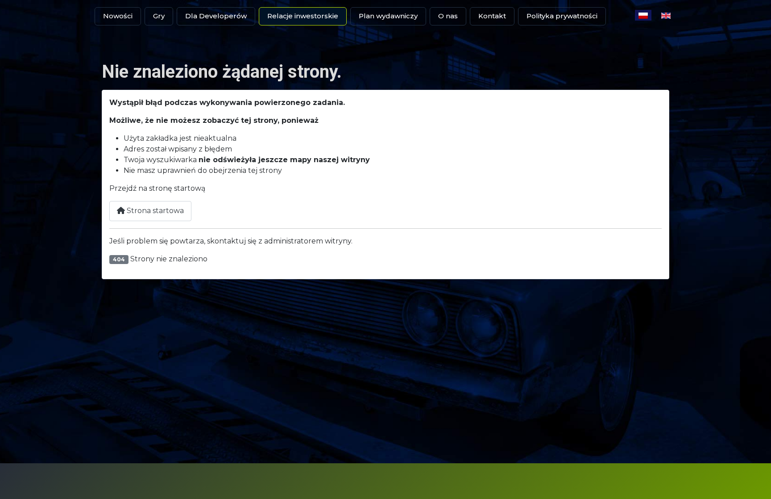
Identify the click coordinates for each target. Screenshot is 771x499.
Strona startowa (154, 210)
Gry (159, 16)
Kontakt (492, 16)
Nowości (118, 16)
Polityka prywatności (561, 16)
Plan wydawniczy (388, 16)
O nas (448, 16)
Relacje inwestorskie (302, 16)
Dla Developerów (216, 16)
